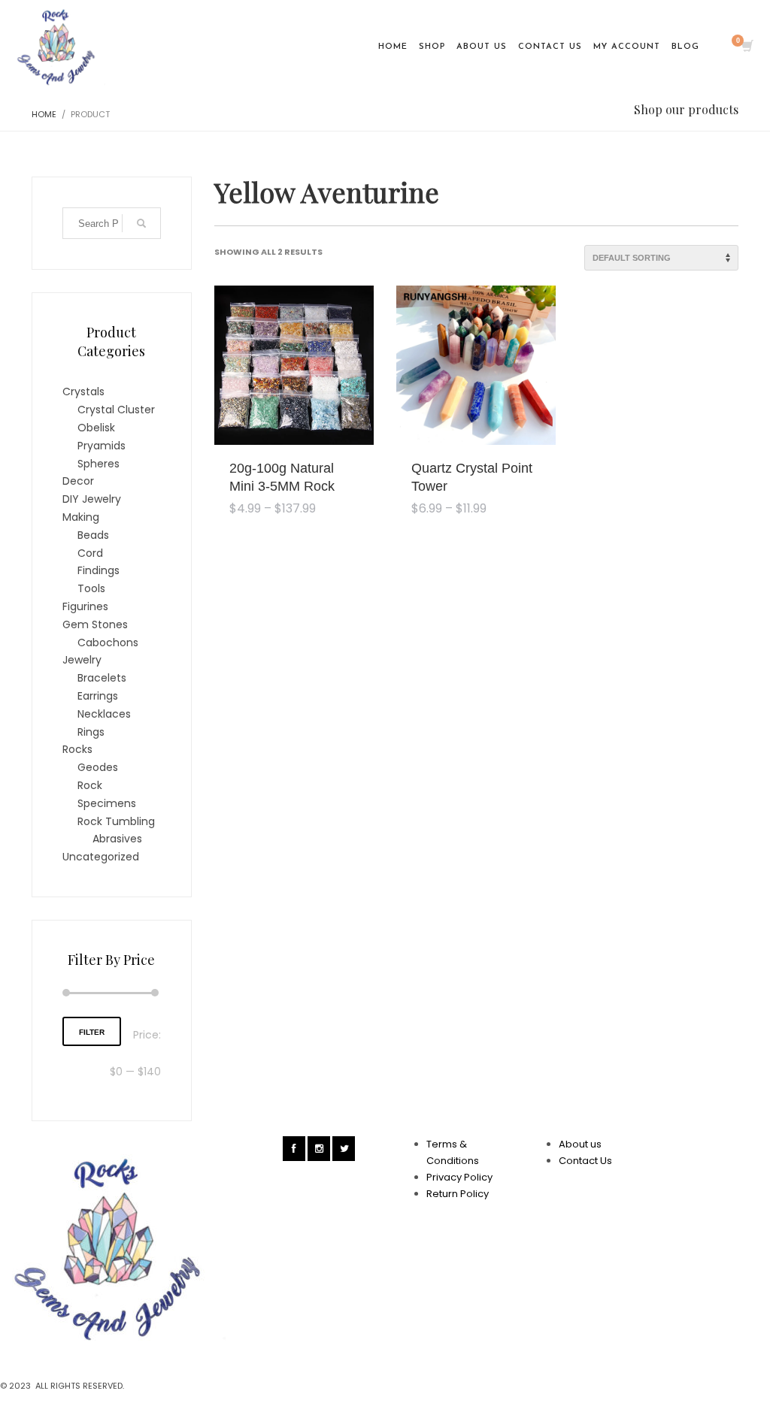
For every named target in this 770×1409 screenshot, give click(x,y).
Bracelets (101, 677)
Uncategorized (100, 856)
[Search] (141, 223)
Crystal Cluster (116, 409)
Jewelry (82, 659)
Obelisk (96, 427)
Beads (93, 535)
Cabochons (107, 642)
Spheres (98, 463)
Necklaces (104, 713)
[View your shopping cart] (746, 47)
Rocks (77, 749)
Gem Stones (95, 624)
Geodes (97, 767)
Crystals (83, 391)
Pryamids (101, 445)
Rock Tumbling (116, 821)
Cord (90, 553)
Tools (91, 588)
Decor (78, 480)
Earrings (97, 695)
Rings (91, 731)
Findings (98, 570)
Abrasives (117, 838)
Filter (92, 1032)
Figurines (85, 606)
